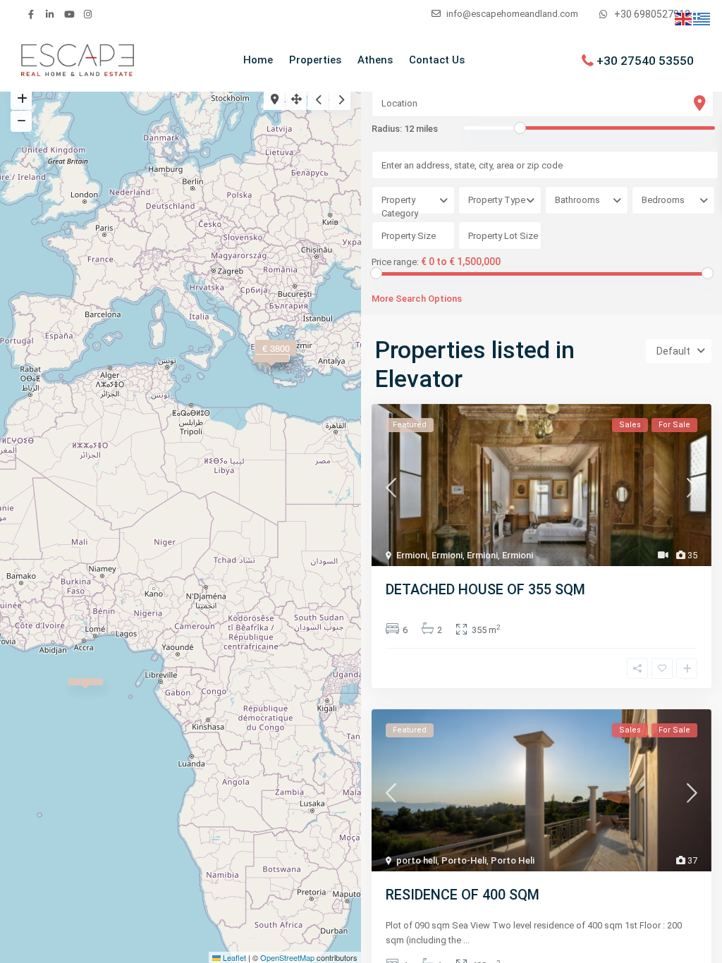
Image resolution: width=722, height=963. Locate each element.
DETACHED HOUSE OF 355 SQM (485, 589)
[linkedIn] (49, 14)
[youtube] (68, 14)
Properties (315, 60)
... (466, 940)
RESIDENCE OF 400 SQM (462, 894)
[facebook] (30, 14)
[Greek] (702, 18)
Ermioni (411, 555)
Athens (375, 60)
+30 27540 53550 (645, 60)
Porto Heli (512, 860)
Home (258, 60)
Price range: (395, 262)
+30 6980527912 (652, 14)
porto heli (416, 860)
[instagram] (87, 14)
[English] (684, 18)
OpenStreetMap (287, 957)
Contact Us (437, 60)
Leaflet (233, 957)
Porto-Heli (464, 860)
